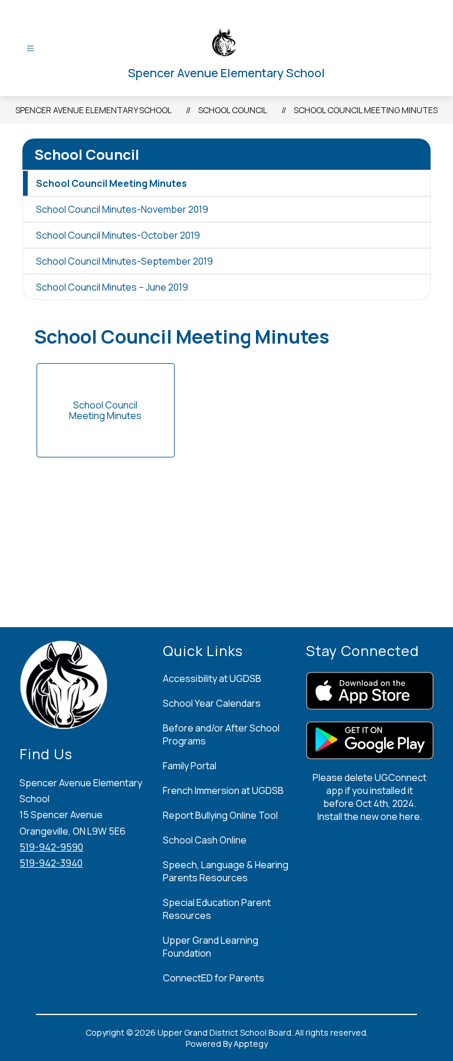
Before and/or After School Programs (221, 734)
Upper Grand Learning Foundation (210, 947)
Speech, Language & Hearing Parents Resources (225, 871)
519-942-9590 (51, 847)
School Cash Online (205, 839)
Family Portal (189, 765)
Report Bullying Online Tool (220, 815)
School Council (232, 110)
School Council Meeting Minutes (366, 110)
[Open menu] (30, 48)
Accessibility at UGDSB (212, 678)
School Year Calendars (212, 703)
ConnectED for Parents (213, 977)
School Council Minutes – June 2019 (112, 287)
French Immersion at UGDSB (223, 790)
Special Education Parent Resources (217, 909)
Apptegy (251, 1043)
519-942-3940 (51, 862)
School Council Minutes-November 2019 (122, 209)
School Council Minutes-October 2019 (118, 235)
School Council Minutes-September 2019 (124, 261)
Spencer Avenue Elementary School (93, 110)
